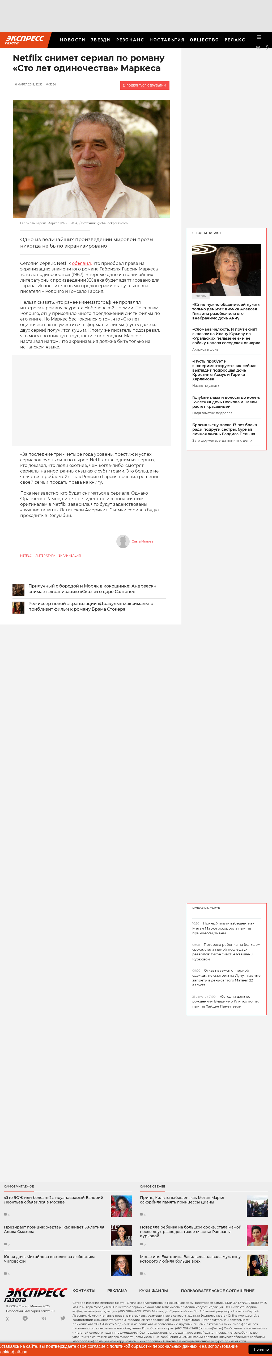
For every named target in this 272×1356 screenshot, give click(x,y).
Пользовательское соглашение (217, 1290)
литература (45, 555)
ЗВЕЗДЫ (101, 39)
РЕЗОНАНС (130, 39)
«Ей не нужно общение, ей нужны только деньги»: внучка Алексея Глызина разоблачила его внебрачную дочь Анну (226, 311)
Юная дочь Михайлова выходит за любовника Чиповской (49, 1259)
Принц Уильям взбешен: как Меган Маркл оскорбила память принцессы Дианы (182, 1200)
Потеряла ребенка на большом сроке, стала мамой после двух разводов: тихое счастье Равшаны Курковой (190, 1231)
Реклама (117, 1290)
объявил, (82, 263)
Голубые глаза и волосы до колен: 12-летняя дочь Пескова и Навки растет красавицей (226, 402)
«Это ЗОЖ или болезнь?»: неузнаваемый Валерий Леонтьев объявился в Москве (53, 1200)
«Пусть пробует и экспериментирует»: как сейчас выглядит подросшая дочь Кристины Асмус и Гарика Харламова (224, 370)
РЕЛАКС (235, 39)
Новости (73, 39)
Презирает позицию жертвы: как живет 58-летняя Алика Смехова (54, 1229)
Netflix (26, 555)
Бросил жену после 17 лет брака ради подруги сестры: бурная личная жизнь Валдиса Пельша (224, 429)
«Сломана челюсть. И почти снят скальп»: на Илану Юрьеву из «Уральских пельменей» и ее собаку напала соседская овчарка (226, 336)
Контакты (84, 1290)
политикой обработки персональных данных (153, 1346)
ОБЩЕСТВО (204, 39)
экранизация (69, 555)
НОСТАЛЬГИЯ (167, 39)
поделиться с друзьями (146, 85)
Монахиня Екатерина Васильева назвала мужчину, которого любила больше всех (190, 1259)
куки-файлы (153, 1290)
